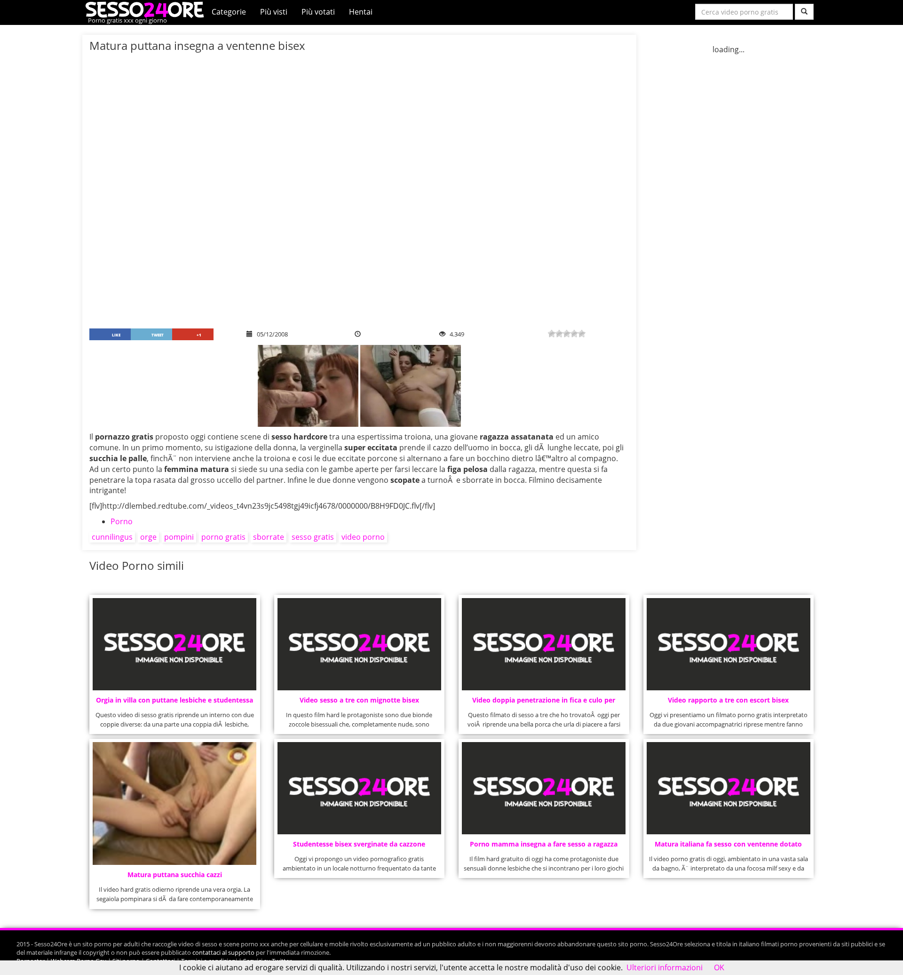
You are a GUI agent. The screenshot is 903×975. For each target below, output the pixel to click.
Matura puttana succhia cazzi (174, 874)
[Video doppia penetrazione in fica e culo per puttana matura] (544, 644)
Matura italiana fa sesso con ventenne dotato (728, 843)
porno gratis (223, 537)
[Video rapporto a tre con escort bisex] (728, 644)
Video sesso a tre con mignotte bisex (359, 699)
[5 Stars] (582, 333)
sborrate (268, 537)
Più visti (273, 12)
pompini (179, 537)
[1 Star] (551, 333)
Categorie (229, 12)
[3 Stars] (566, 333)
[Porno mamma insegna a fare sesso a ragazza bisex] (544, 788)
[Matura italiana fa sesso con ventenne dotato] (728, 788)
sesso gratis (313, 537)
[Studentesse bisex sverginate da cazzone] (359, 788)
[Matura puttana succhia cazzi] (174, 803)
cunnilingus (112, 537)
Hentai (360, 12)
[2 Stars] (559, 333)
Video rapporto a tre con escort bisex (728, 699)
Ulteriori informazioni (664, 967)
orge (148, 537)
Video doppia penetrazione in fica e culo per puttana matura (543, 702)
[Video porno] (147, 9)
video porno (363, 537)
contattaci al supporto (223, 952)
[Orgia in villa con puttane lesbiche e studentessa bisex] (174, 644)
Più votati (318, 12)
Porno (122, 521)
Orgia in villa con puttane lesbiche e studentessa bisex (174, 702)
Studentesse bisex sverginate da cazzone (359, 843)
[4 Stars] (574, 333)
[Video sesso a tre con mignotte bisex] (359, 644)
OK (719, 967)
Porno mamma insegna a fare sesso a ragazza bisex (544, 846)
